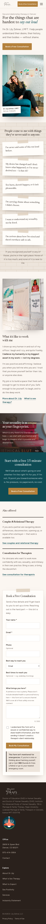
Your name (11, 620)
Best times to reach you (20, 674)
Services (6, 895)
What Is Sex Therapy (11, 878)
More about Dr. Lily (12, 398)
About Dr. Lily (8, 873)
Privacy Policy (7, 919)
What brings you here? (22, 695)
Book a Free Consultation (28, 4)
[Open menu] (41, 4)
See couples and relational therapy (20, 543)
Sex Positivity (8, 889)
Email (9, 632)
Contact (6, 858)
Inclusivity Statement (11, 900)
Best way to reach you (16, 661)
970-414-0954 (9, 852)
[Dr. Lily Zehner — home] (8, 4)
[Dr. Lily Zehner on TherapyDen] (9, 824)
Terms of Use (19, 919)
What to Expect (9, 884)
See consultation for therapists (18, 574)
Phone (9, 646)
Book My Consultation (19, 745)
